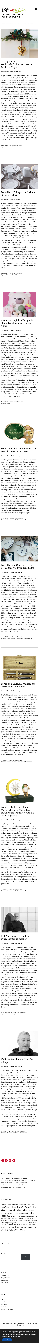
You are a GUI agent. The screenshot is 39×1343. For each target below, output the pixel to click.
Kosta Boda (26, 1218)
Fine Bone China (29, 1210)
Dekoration (10, 1207)
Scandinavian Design (20, 1222)
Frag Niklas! (4, 1304)
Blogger (8, 403)
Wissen (17, 1230)
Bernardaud (10, 1204)
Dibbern (10, 1210)
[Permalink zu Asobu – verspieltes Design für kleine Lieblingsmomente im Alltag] (19, 316)
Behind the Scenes (6, 1280)
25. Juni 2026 (4, 401)
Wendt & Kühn (7, 1230)
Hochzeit (29, 1216)
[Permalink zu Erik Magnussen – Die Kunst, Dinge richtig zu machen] (19, 932)
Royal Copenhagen (8, 1223)
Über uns (24, 1230)
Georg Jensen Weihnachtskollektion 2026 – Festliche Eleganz (16, 64)
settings (17, 1336)
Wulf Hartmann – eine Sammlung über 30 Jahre (14, 1185)
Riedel (15, 1220)
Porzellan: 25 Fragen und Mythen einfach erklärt (14, 1182)
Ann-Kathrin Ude (16, 71)
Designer (13, 638)
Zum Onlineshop (19, 3)
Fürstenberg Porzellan (9, 1213)
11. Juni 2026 (4, 637)
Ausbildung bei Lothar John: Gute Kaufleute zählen (14, 1187)
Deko (3, 1207)
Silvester (23, 1224)
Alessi (3, 1204)
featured (19, 1210)
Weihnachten (30, 1227)
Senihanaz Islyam (16, 456)
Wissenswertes (18, 275)
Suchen (3, 1253)
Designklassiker (10, 147)
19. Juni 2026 (4, 518)
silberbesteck (15, 1224)
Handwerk (24, 1216)
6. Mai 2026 (4, 760)
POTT (11, 1220)
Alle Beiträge (4, 1282)
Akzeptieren (7, 1340)
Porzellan (5, 1220)
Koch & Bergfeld (19, 1218)
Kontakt (3, 1302)
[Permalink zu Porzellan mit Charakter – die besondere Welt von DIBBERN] (19, 561)
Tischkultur (17, 1227)
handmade (18, 1216)
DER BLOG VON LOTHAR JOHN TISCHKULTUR (12, 15)
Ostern (35, 1218)
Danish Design (30, 1204)
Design (20, 1207)
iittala (5, 1218)
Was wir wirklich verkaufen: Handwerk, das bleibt (14, 1178)
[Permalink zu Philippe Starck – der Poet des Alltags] (19, 1055)
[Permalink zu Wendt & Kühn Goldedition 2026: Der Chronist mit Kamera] (19, 444)
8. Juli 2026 (4, 145)
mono (31, 1218)
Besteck (16, 1204)
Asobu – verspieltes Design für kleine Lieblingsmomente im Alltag (17, 323)
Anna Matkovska (16, 330)
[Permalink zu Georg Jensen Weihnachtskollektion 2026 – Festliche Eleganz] (19, 57)
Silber (9, 1224)
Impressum (4, 1299)
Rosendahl (34, 1220)
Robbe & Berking (24, 1220)
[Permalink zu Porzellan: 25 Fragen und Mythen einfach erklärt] (19, 188)
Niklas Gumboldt (16, 199)
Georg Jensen (22, 1213)
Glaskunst (10, 1216)
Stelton (34, 1224)
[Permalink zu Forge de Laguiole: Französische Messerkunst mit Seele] (19, 680)
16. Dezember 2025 (5, 1012)
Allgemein (3, 147)
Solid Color (28, 1224)
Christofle (23, 1204)
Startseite (3, 1273)
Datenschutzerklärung (7, 1309)
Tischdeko (5, 1227)
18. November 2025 (6, 1131)
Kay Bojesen (11, 1218)
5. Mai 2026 (4, 889)
